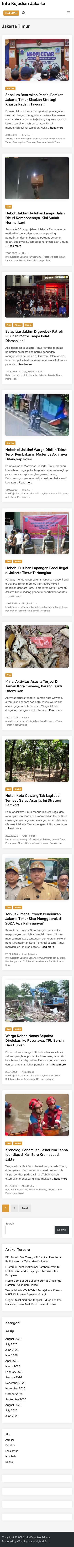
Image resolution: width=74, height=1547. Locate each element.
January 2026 (13, 1377)
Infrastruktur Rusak (39, 256)
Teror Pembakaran (20, 497)
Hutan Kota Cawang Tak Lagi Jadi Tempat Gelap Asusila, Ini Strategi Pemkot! (33, 800)
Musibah (10, 1456)
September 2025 (15, 1399)
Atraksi (18, 325)
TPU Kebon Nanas (45, 1079)
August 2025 (13, 1405)
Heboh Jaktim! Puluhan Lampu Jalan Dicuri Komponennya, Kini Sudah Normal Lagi (35, 218)
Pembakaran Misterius (56, 493)
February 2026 (14, 1372)
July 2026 (11, 1344)
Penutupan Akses (14, 843)
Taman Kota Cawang (16, 724)
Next (25, 1208)
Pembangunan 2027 (16, 961)
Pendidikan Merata (38, 961)
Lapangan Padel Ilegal (55, 607)
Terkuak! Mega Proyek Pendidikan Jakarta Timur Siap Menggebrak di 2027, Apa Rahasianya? (33, 919)
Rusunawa (29, 1079)
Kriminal (10, 88)
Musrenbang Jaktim (54, 957)
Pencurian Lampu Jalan (39, 260)
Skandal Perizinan (40, 610)
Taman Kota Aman (52, 843)
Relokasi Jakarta (14, 1079)
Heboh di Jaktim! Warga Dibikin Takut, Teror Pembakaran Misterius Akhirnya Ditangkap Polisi (36, 454)
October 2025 (14, 1394)
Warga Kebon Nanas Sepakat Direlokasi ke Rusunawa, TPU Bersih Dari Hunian (34, 1040)
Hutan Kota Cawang (16, 839)
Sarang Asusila (33, 843)
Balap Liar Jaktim (14, 375)
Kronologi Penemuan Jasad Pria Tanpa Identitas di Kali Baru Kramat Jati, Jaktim (36, 1154)
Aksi (9, 206)
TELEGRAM (11, 13)
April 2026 (11, 1361)
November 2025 (15, 1388)
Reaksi (28, 325)
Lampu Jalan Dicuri (15, 260)
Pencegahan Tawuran (24, 142)
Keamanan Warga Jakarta (34, 138)
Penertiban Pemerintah (17, 610)
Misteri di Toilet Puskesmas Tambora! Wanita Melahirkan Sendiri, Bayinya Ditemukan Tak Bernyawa (32, 1271)
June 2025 (11, 1416)
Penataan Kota (52, 1075)
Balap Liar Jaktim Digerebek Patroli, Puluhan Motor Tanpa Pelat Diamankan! (34, 336)
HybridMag (42, 1541)
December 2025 (15, 1383)
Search (9, 1223)
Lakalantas (11, 1451)
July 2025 (11, 1410)
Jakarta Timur (12, 138)
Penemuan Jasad (14, 1193)
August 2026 (13, 1338)
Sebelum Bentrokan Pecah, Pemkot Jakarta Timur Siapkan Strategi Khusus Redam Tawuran (34, 99)
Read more (57, 127)
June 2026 (11, 1349)
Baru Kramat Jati (14, 1189)
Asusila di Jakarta (14, 721)
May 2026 (11, 1355)
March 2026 (12, 1366)
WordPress (23, 1541)
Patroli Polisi (11, 378)
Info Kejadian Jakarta (23, 3)
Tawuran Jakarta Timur (49, 142)
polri (7, 497)
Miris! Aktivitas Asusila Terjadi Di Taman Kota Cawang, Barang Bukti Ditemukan (33, 686)
